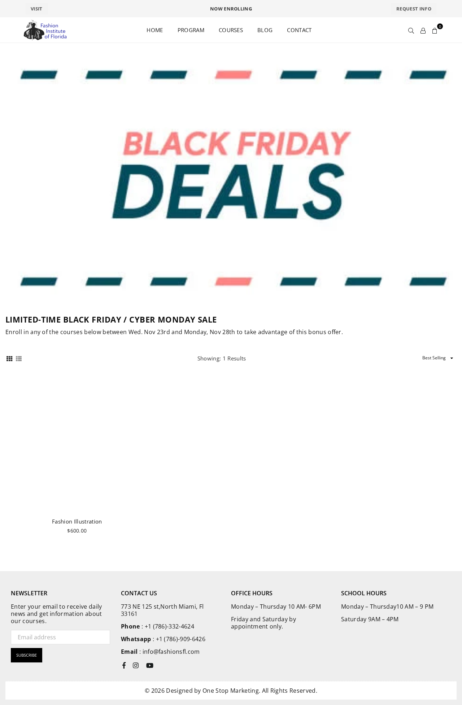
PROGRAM (191, 30)
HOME (155, 30)
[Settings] (423, 30)
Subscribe (26, 655)
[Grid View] (9, 358)
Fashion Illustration (77, 521)
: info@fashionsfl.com (169, 652)
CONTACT (299, 30)
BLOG (265, 30)
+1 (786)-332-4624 (169, 626)
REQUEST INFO (413, 8)
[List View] (19, 358)
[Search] (411, 30)
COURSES (231, 30)
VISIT (37, 8)
